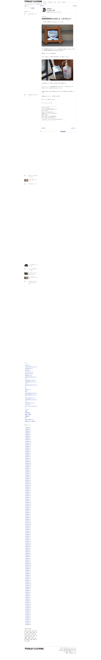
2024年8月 (27, 468)
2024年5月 (27, 473)
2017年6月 (27, 614)
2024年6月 (27, 471)
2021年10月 (27, 526)
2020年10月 (27, 546)
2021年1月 (27, 541)
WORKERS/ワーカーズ (29, 402)
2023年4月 (27, 495)
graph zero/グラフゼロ (29, 373)
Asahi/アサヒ (27, 365)
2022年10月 (27, 505)
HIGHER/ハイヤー (28, 375)
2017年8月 (27, 610)
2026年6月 (27, 431)
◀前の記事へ (42, 5)
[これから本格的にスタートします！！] (26, 179)
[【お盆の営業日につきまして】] (26, 277)
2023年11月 (27, 483)
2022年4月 (27, 515)
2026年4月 (27, 434)
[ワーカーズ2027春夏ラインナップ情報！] (26, 268)
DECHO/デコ (27, 370)
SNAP (26, 391)
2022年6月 (27, 512)
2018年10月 (27, 587)
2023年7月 (27, 490)
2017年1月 (27, 622)
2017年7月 (27, 612)
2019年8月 (27, 570)
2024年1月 (27, 480)
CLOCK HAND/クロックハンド (31, 366)
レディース (27, 409)
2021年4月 (27, 536)
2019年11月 (27, 565)
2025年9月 (27, 446)
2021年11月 (27, 524)
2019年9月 (27, 568)
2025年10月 (27, 444)
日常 (26, 417)
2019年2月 (27, 580)
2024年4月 (27, 475)
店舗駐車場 (27, 416)
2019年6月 (27, 573)
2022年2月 (27, 519)
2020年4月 (27, 556)
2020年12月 (27, 543)
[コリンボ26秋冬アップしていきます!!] (26, 264)
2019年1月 (27, 582)
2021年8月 (27, 529)
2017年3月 (27, 619)
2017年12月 (27, 604)
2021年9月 (27, 527)
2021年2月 (27, 539)
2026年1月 (27, 439)
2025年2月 (27, 458)
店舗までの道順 (28, 414)
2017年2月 (27, 621)
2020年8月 (27, 549)
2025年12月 (27, 441)
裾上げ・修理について (29, 419)
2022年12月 (27, 502)
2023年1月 (27, 500)
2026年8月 (27, 427)
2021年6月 (27, 532)
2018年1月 (27, 602)
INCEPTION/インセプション (30, 380)
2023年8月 (27, 488)
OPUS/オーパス (28, 389)
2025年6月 (27, 451)
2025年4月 (27, 454)
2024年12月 (27, 461)
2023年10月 (27, 485)
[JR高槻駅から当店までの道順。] (26, 94)
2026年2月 (27, 437)
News (26, 388)
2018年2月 (27, 600)
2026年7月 (27, 429)
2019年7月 (27, 571)
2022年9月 (27, 507)
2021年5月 (27, 534)
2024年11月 (27, 463)
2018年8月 (27, 590)
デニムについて (28, 404)
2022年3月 (27, 517)
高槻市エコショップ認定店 (30, 421)
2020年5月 (27, 554)
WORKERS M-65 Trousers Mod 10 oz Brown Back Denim (33, 282)
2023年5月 (27, 493)
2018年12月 (27, 583)
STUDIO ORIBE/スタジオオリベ (31, 393)
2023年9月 (27, 487)
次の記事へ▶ (75, 5)
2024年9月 (27, 466)
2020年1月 (27, 561)
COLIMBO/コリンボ (29, 368)
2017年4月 (27, 617)
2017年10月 (27, 607)
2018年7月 (27, 592)
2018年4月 (27, 597)
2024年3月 (27, 476)
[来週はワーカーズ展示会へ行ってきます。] (26, 175)
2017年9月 (27, 609)
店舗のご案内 (27, 412)
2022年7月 (27, 510)
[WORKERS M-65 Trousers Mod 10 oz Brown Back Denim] (26, 281)
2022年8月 (27, 509)
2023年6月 (27, 492)
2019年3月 (27, 578)
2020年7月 (27, 551)
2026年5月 (27, 432)
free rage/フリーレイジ (29, 371)
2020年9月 (27, 548)
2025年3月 (27, 456)
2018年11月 (27, 585)
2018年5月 (27, 595)
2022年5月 (27, 514)
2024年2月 (27, 478)
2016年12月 (27, 624)
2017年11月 (27, 605)
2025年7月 (27, 449)
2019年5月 (27, 575)
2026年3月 (27, 436)
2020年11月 (27, 544)
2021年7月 (27, 531)
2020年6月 (27, 553)
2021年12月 (27, 522)
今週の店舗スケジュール (33, 183)
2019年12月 (27, 563)
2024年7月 (27, 470)
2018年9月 (27, 588)
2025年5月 (27, 453)
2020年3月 (27, 558)
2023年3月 (27, 497)
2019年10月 (27, 566)
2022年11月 (27, 504)
